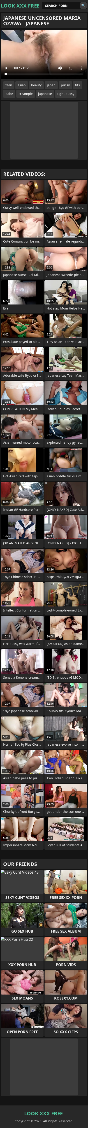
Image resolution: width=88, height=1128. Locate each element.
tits (77, 85)
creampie (26, 94)
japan (51, 85)
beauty (36, 85)
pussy (65, 85)
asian (22, 85)
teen (8, 85)
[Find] (83, 5)
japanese (45, 94)
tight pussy (65, 94)
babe (9, 94)
